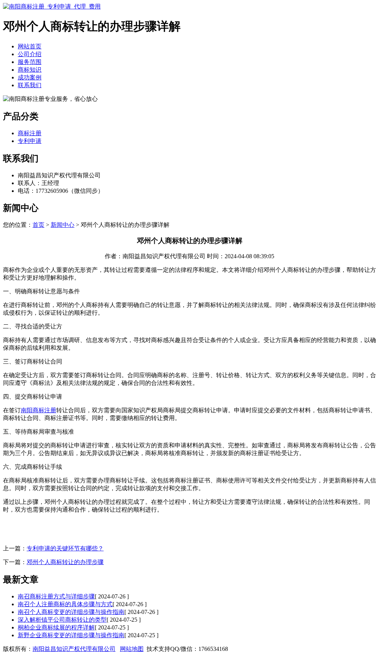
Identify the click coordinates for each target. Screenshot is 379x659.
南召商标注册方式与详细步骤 (56, 596)
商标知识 (29, 69)
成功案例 (29, 77)
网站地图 (132, 649)
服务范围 (29, 62)
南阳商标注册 (38, 410)
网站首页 (29, 46)
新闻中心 (62, 225)
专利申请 (29, 141)
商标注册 (29, 133)
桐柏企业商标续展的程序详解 (56, 627)
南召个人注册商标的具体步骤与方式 (65, 604)
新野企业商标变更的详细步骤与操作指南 (71, 635)
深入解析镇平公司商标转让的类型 (62, 620)
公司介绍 (29, 54)
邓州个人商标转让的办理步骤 (65, 562)
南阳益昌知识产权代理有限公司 (74, 649)
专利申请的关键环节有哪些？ (65, 548)
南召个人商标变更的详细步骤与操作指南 (71, 612)
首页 (38, 225)
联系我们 (29, 85)
